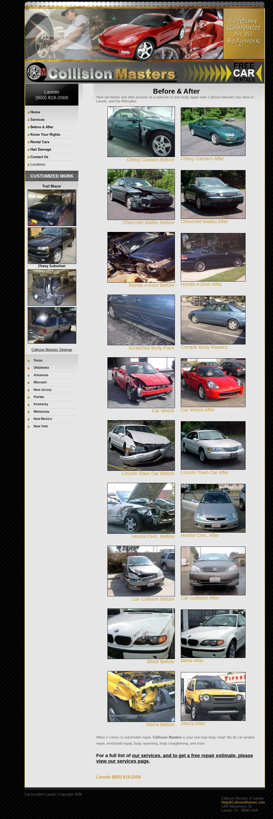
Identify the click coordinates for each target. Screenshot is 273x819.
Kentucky (41, 404)
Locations (37, 164)
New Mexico (43, 419)
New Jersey (43, 390)
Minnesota (41, 411)
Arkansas (41, 375)
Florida (39, 397)
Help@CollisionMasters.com (243, 802)
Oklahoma (41, 368)
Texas (38, 360)
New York (41, 426)
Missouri (40, 382)
